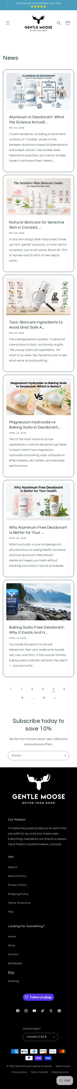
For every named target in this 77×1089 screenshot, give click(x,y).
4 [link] (53, 689)
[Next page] (54, 698)
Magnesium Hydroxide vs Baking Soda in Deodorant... (34, 424)
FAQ (11, 911)
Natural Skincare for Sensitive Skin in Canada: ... (36, 224)
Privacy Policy (17, 885)
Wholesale (15, 963)
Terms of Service (19, 903)
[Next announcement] (69, 5)
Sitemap (13, 981)
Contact (13, 954)
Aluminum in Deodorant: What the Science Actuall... (36, 119)
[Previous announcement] (7, 5)
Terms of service (39, 1072)
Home (12, 936)
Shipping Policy (18, 894)
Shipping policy (60, 1072)
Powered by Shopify (41, 1066)
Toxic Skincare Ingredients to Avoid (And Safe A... (36, 324)
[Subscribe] (64, 755)
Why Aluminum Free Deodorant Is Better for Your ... (38, 530)
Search (13, 867)
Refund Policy (17, 876)
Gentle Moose (22, 1066)
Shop (11, 945)
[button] (8, 23)
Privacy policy (19, 1072)
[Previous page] (11, 689)
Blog (11, 972)
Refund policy (63, 1066)
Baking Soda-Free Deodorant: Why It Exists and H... (37, 629)
